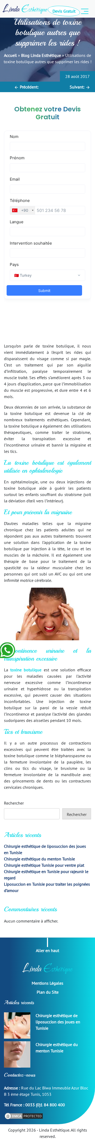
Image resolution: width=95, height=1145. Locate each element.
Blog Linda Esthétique (41, 55)
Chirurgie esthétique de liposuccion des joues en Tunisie (58, 1022)
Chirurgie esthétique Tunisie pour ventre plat (44, 865)
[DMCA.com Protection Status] (24, 1115)
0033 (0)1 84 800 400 (45, 1104)
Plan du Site (48, 992)
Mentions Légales (47, 983)
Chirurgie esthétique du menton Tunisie (39, 858)
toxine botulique (25, 669)
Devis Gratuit (64, 11)
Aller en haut (47, 950)
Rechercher (14, 803)
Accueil (10, 55)
